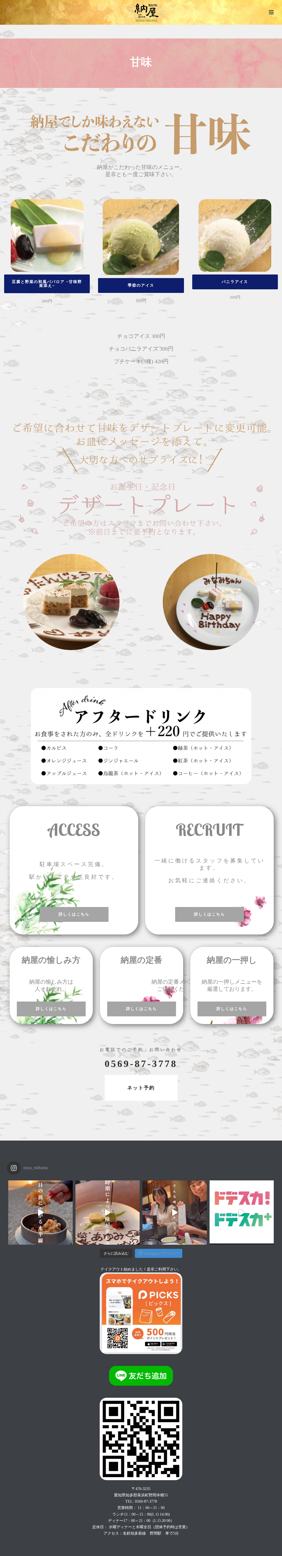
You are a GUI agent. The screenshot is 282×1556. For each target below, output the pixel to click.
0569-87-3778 (141, 1063)
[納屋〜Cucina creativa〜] (141, 12)
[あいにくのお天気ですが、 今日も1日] (107, 1212)
